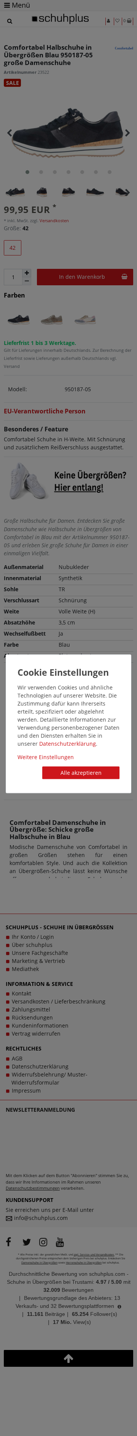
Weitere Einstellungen (46, 757)
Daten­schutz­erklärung (67, 743)
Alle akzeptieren (81, 772)
